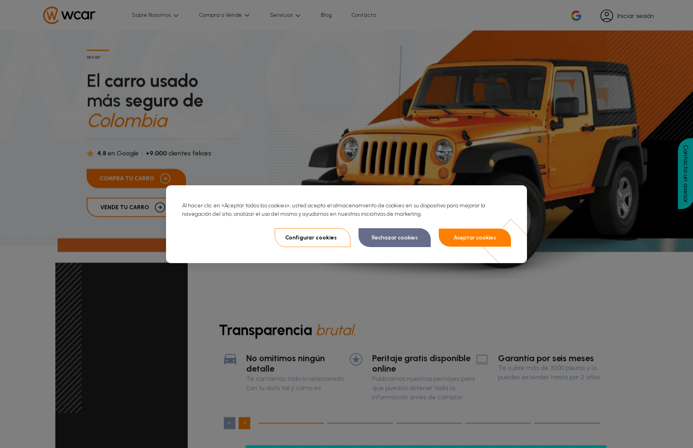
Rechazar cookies (395, 237)
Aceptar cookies (475, 237)
